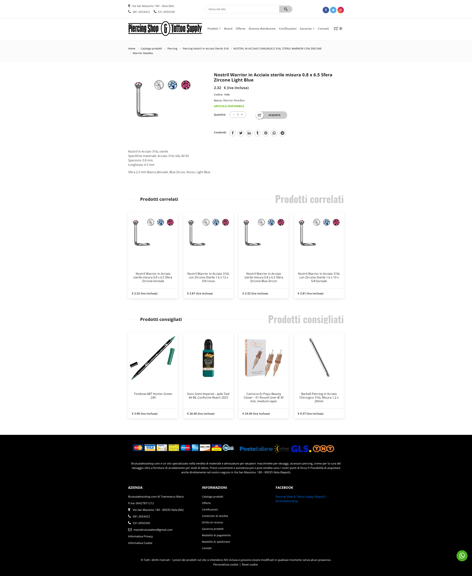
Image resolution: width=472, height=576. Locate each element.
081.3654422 (141, 12)
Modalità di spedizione (216, 541)
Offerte (240, 28)
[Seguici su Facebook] (326, 10)
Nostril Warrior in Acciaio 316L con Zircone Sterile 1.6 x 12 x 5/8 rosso (208, 277)
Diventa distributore (262, 28)
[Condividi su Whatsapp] (274, 133)
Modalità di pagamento (216, 535)
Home (131, 48)
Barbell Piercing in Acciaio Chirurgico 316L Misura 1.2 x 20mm (319, 397)
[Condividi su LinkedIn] (249, 133)
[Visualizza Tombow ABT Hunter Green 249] (153, 358)
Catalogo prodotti (151, 48)
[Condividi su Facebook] (232, 133)
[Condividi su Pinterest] (266, 133)
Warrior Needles (143, 53)
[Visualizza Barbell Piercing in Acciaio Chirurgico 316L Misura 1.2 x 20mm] (319, 358)
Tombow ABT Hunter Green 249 (153, 395)
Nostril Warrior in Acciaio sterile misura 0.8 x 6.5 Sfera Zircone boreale (153, 277)
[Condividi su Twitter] (241, 133)
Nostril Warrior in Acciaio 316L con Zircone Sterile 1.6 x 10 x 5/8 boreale (319, 277)
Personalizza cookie (225, 564)
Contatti (323, 28)
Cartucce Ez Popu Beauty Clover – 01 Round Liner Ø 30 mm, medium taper (264, 397)
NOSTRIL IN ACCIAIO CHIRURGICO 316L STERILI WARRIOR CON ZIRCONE (277, 48)
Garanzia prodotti (213, 529)
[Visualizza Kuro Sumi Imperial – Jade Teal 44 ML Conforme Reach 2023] (208, 358)
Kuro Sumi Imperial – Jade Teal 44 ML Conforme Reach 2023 (208, 395)
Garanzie (306, 28)
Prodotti (212, 28)
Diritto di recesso (212, 522)
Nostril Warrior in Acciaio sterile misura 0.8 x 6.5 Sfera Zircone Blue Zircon (263, 277)
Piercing (172, 48)
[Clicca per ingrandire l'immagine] (162, 98)
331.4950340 (166, 12)
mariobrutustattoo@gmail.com (153, 529)
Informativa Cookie (140, 543)
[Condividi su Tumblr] (257, 133)
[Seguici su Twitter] (333, 10)
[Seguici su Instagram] (340, 10)
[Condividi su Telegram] (282, 133)
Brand (228, 28)
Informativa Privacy (140, 536)
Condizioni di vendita (215, 516)
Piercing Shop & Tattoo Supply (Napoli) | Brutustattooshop (301, 499)
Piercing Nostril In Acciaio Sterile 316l (206, 48)
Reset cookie (250, 564)
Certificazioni (287, 28)
